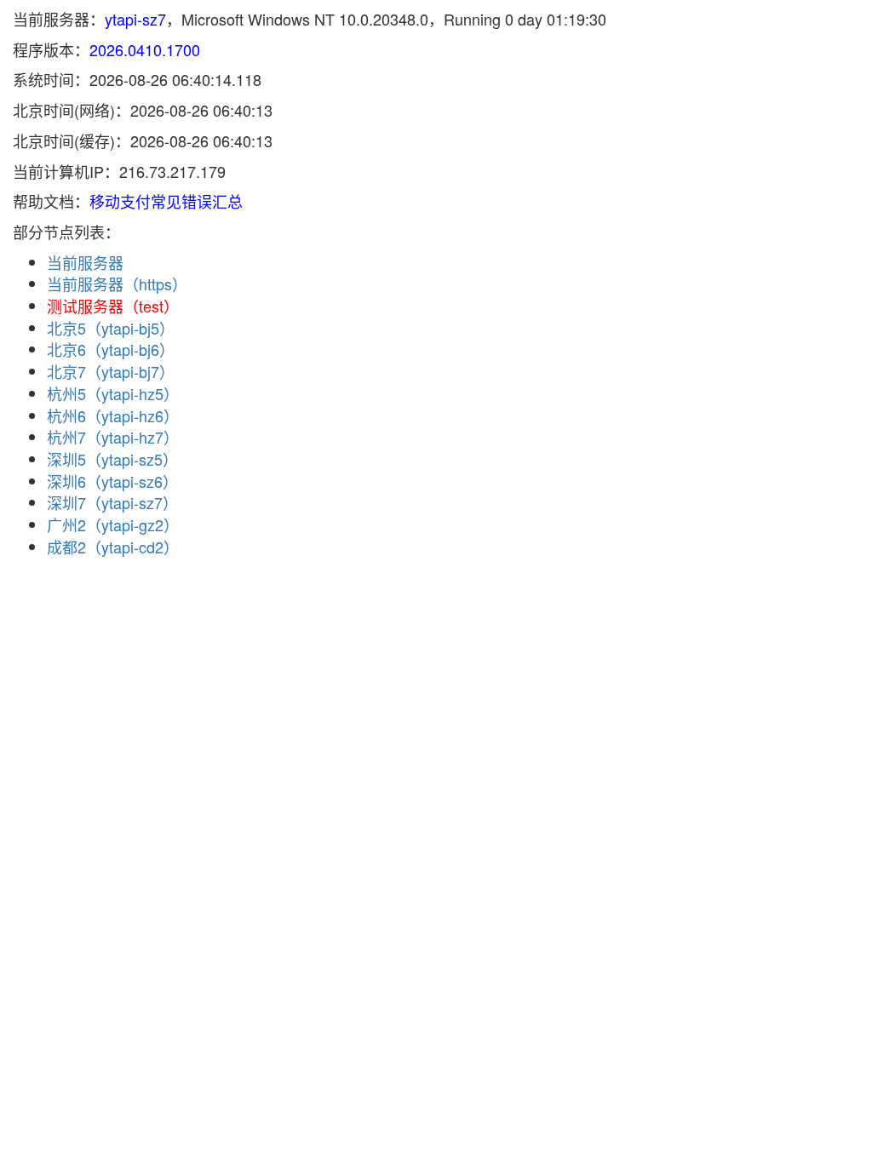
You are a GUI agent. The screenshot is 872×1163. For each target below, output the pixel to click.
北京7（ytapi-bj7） (111, 371)
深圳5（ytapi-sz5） (112, 459)
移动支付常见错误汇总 (166, 201)
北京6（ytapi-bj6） (111, 349)
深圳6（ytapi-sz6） (112, 481)
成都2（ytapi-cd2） (113, 547)
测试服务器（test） (113, 306)
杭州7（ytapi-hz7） (113, 437)
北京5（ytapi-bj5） (111, 328)
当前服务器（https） (117, 283)
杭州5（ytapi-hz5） (113, 393)
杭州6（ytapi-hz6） (113, 415)
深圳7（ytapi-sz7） (112, 502)
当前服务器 (85, 262)
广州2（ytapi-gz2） (113, 524)
